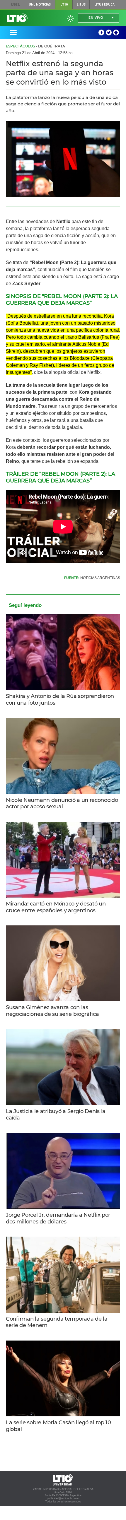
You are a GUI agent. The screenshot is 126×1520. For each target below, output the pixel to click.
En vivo (95, 18)
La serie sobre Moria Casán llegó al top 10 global (58, 1425)
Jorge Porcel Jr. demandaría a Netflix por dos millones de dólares (58, 1218)
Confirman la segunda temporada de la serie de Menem (57, 1322)
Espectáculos (20, 46)
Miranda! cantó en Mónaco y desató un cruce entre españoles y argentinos (56, 907)
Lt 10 (17, 18)
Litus (81, 4)
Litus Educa (104, 4)
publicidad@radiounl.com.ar (63, 1498)
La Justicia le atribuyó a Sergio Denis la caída (55, 1114)
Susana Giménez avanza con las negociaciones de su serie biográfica (52, 1010)
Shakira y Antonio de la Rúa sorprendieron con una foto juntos (60, 699)
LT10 (64, 4)
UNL (15, 4)
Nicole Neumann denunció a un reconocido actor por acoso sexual (62, 803)
